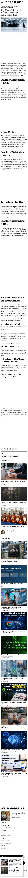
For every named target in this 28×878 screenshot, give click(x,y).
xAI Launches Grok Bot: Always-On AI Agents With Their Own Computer (12, 679)
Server (9, 456)
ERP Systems (14, 6)
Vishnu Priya (5, 562)
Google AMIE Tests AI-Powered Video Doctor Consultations (13, 726)
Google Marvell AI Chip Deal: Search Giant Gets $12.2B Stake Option (13, 631)
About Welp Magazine (6, 825)
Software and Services (7, 7)
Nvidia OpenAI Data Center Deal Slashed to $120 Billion (13, 703)
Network (4, 456)
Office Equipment (5, 840)
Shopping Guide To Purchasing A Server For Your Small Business (13, 503)
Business (3, 845)
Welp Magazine (10, 531)
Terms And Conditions (6, 835)
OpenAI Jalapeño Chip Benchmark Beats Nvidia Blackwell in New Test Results (13, 560)
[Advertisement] (14, 48)
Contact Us (3, 830)
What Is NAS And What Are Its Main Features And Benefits (13, 482)
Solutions (15, 456)
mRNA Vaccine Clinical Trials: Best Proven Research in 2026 (12, 584)
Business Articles (6, 6)
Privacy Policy (4, 832)
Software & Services (6, 843)
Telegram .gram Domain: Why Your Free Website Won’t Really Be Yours (12, 608)
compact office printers (15, 320)
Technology (3, 848)
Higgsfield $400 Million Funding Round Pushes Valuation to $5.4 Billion (13, 655)
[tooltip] (2, 449)
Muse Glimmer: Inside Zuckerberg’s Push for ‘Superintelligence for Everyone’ (13, 750)
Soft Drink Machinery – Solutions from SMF (13, 526)
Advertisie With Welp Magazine (8, 827)
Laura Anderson (5, 610)
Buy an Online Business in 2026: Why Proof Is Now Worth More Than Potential (14, 774)
